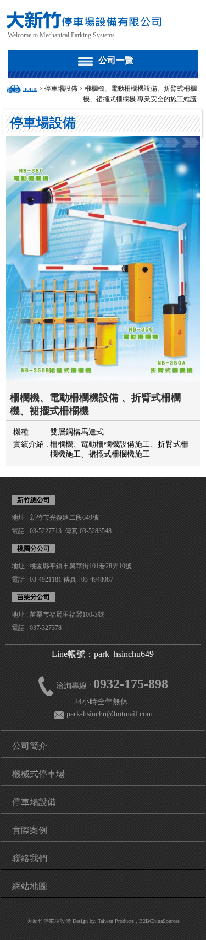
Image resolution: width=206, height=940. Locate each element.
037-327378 (46, 628)
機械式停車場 (38, 774)
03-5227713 (46, 531)
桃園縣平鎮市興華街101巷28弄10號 (81, 566)
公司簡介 (29, 746)
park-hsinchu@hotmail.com (109, 714)
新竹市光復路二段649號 (64, 517)
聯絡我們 (29, 858)
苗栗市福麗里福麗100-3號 (67, 614)
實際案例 (29, 830)
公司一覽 (115, 60)
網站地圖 (29, 886)
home (30, 89)
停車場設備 (60, 89)
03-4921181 (46, 579)
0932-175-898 (130, 684)
